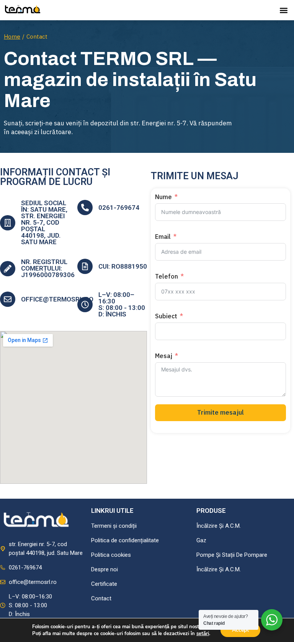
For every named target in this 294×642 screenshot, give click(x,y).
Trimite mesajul (220, 412)
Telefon (166, 276)
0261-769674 (118, 207)
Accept (240, 630)
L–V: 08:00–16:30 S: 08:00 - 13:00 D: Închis (121, 304)
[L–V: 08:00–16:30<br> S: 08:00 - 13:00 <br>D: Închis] (85, 304)
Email (163, 236)
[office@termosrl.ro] (7, 299)
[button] (284, 10)
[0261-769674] (85, 207)
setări (202, 633)
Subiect (166, 316)
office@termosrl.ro (57, 299)
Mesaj (163, 356)
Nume (163, 197)
